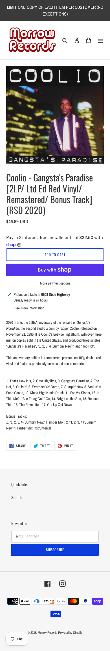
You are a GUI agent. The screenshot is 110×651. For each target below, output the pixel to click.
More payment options (55, 283)
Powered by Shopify (70, 632)
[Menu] (100, 40)
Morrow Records (47, 632)
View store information (29, 308)
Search (16, 497)
